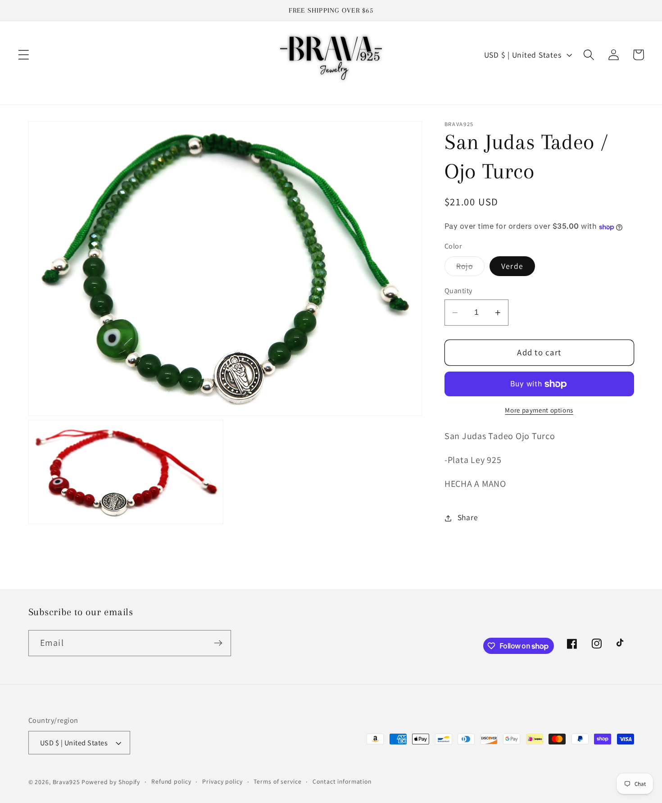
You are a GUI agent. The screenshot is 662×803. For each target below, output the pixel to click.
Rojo (470, 269)
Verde (512, 266)
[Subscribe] (218, 643)
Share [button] (468, 518)
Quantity (458, 291)
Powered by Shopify (111, 782)
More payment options (539, 410)
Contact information (342, 781)
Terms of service (277, 781)
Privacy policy (222, 781)
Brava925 (66, 782)
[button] (23, 54)
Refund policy (171, 781)
